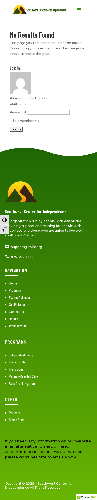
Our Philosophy (19, 305)
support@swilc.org (26, 247)
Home (13, 283)
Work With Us (17, 326)
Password (18, 112)
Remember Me (27, 121)
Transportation (18, 362)
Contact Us (16, 312)
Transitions (16, 369)
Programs (15, 290)
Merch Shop (17, 420)
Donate (13, 319)
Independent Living (21, 355)
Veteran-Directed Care (23, 376)
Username (18, 104)
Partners (14, 413)
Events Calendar (19, 298)
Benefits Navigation (22, 384)
